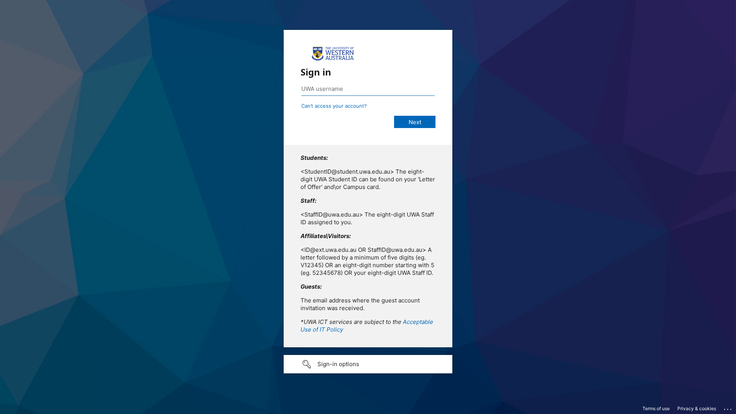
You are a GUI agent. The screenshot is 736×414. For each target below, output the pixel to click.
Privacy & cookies (696, 408)
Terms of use (656, 408)
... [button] (728, 407)
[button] (368, 364)
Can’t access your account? (334, 106)
